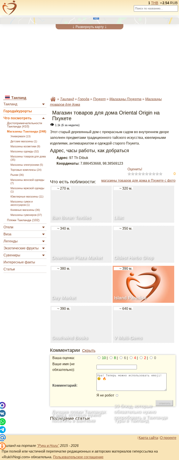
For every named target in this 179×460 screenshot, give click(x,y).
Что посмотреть (17, 118)
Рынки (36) (17, 175)
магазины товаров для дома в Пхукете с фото (138, 180)
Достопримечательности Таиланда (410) (24, 125)
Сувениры (11, 255)
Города (83, 99)
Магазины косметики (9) (25, 146)
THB (154, 3)
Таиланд (10, 104)
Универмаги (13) (20, 136)
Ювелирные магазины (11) (26, 196)
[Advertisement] (89, 62)
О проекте (168, 438)
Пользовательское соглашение (78, 457)
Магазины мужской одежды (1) (27, 190)
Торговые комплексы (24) (25, 170)
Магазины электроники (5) (26, 165)
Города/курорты (17, 111)
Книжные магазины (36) (25, 210)
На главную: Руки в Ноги (53, 99)
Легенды (10, 241)
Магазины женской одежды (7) (27, 182)
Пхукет (99, 99)
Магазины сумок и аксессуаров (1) (21, 203)
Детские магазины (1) (23, 141)
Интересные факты (19, 262)
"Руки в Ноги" (48, 446)
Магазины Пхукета (125, 99)
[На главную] (9, 7)
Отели (8, 227)
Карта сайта (148, 438)
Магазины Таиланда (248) (26, 131)
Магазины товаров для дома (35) (28, 158)
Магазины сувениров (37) (26, 215)
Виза (7, 234)
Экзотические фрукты (21, 248)
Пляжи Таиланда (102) (23, 220)
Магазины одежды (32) (24, 151)
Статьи (9, 269)
